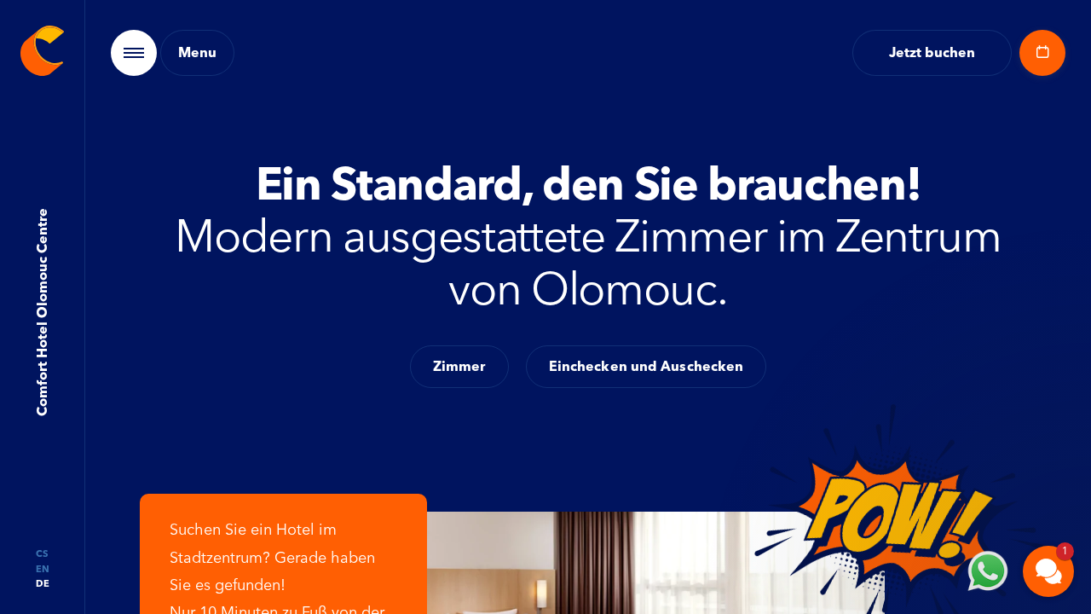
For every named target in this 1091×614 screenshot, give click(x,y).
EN (42, 569)
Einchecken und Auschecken (646, 366)
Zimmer (459, 366)
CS (42, 554)
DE (42, 583)
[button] (946, 354)
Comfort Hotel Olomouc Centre (41, 313)
